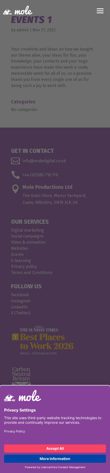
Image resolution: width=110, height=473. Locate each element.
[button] (100, 10)
